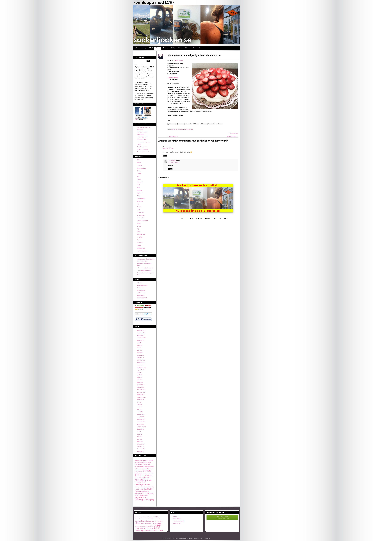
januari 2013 (140, 417)
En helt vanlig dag (141, 147)
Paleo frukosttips (140, 491)
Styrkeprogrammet (142, 297)
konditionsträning (139, 473)
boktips (149, 462)
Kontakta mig (196, 48)
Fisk (138, 176)
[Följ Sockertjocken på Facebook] (139, 115)
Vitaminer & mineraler (142, 251)
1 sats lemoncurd (172, 77)
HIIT (136, 469)
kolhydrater (146, 471)
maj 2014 (139, 377)
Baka (138, 160)
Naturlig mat (138, 489)
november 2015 (141, 333)
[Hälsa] (139, 306)
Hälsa (179, 48)
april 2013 (139, 409)
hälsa (146, 468)
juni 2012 (139, 434)
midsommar (187, 129)
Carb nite (139, 165)
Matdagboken (140, 295)
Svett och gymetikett (142, 137)
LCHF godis (148, 480)
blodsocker (144, 462)
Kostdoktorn (140, 288)
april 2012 (139, 439)
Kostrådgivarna (141, 290)
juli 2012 (139, 431)
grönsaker (149, 466)
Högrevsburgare (172, 136)
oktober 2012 (140, 424)
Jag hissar (139, 193)
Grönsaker (139, 182)
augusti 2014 (140, 370)
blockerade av (222, 517)
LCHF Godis (140, 212)
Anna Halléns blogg (142, 285)
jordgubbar (174, 129)
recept (141, 495)
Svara (164, 155)
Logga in (175, 516)
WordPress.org (176, 523)
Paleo (138, 231)
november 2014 (141, 362)
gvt (153, 466)
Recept (158, 48)
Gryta (138, 184)
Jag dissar (139, 190)
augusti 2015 (140, 340)
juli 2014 (139, 372)
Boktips (165, 48)
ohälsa (144, 489)
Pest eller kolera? (232, 136)
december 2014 (141, 360)
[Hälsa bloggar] (147, 306)
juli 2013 (139, 402)
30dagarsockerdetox (140, 460)
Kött (138, 204)
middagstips (143, 487)
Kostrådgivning (141, 198)
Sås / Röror (140, 242)
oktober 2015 (140, 335)
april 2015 (139, 350)
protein (137, 495)
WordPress (189, 538)
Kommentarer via (178, 521)
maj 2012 (139, 436)
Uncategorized (141, 248)
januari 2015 (140, 357)
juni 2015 (139, 345)
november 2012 (141, 422)
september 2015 (141, 338)
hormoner (141, 469)
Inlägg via (176, 518)
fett (149, 464)
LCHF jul (138, 482)
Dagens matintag (141, 168)
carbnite (137, 464)
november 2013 (141, 392)
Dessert (139, 171)
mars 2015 (140, 352)
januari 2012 (140, 446)
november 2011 (141, 451)
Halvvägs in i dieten (142, 132)
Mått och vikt (140, 218)
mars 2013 (140, 412)
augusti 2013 (140, 399)
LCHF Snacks (140, 215)
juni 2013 (139, 404)
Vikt (144, 499)
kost (145, 473)
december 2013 (141, 389)
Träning (173, 48)
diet (141, 464)
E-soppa (139, 173)
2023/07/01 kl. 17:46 (168, 148)
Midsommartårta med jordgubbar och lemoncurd (194, 55)
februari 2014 (140, 384)
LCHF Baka (148, 475)
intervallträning (138, 471)
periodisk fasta (147, 493)
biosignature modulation (152, 517)
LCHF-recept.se (141, 293)
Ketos (138, 196)
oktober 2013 (140, 394)
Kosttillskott (140, 201)
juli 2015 (139, 342)
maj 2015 (139, 347)
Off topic (187, 48)
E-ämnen (145, 464)
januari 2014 (140, 387)
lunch (148, 484)
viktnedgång (149, 500)
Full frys (139, 144)
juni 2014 (139, 375)
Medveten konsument (142, 220)
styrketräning (141, 497)
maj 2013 (139, 407)
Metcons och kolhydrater (143, 142)
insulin (151, 469)
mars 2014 (140, 382)
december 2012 (141, 419)
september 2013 (141, 397)
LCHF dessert (139, 478)
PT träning (139, 237)
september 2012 (141, 426)
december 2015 (141, 330)
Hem (137, 48)
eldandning (140, 259)
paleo (150, 489)
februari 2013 (140, 414)
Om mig (144, 48)
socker (146, 495)
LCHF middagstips (140, 483)
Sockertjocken (140, 273)
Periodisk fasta (141, 234)
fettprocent (138, 466)
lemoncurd (180, 129)
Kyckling (139, 207)
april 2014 (139, 380)
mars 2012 (140, 441)
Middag (139, 223)
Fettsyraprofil (140, 134)
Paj (138, 229)
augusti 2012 (140, 429)
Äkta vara (139, 283)
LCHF (151, 48)
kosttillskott (150, 473)
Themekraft (207, 538)
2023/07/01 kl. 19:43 (173, 162)
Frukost (139, 179)
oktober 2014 (140, 365)
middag (137, 487)
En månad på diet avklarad (144, 152)
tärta (192, 129)
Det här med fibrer (141, 139)
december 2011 (141, 449)
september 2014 (141, 367)
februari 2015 (140, 355)
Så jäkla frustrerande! (142, 149)
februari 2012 (140, 444)
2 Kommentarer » (233, 133)
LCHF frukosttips (142, 478)
